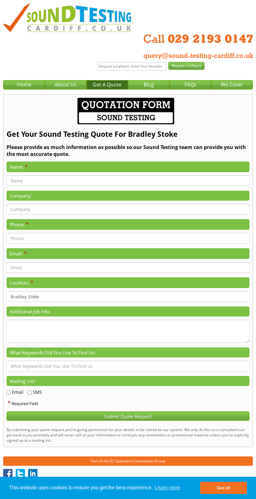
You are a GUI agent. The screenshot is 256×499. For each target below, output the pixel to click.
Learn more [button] (167, 487)
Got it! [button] (223, 487)
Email (18, 392)
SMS (37, 392)
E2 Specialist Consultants (131, 461)
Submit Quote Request (128, 416)
